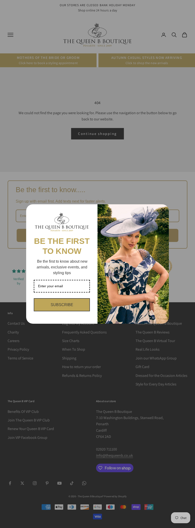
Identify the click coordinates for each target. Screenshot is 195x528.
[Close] (163, 210)
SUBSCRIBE (62, 305)
